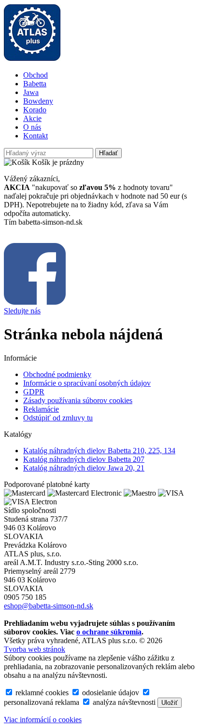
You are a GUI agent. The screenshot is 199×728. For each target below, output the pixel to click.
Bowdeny (38, 101)
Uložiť (169, 702)
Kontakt (35, 136)
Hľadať (108, 153)
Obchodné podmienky (57, 374)
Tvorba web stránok (34, 649)
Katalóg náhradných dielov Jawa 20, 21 (83, 468)
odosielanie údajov (109, 692)
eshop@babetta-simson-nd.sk (48, 606)
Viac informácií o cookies (43, 719)
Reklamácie (41, 409)
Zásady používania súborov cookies (77, 400)
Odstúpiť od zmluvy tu (58, 418)
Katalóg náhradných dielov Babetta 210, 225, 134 (99, 450)
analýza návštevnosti (123, 702)
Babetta (34, 84)
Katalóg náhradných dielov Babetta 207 (83, 459)
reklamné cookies (41, 692)
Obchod (35, 75)
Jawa (31, 92)
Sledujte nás (22, 311)
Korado (34, 110)
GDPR (33, 392)
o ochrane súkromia (109, 632)
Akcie (32, 118)
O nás (32, 127)
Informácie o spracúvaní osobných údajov (87, 383)
